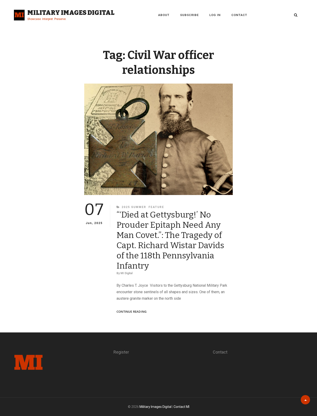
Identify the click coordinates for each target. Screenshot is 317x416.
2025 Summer (134, 207)
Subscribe (189, 15)
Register (121, 352)
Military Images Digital (70, 12)
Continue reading (131, 311)
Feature (156, 207)
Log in (215, 15)
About (163, 15)
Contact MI (181, 407)
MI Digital (126, 273)
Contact (239, 15)
